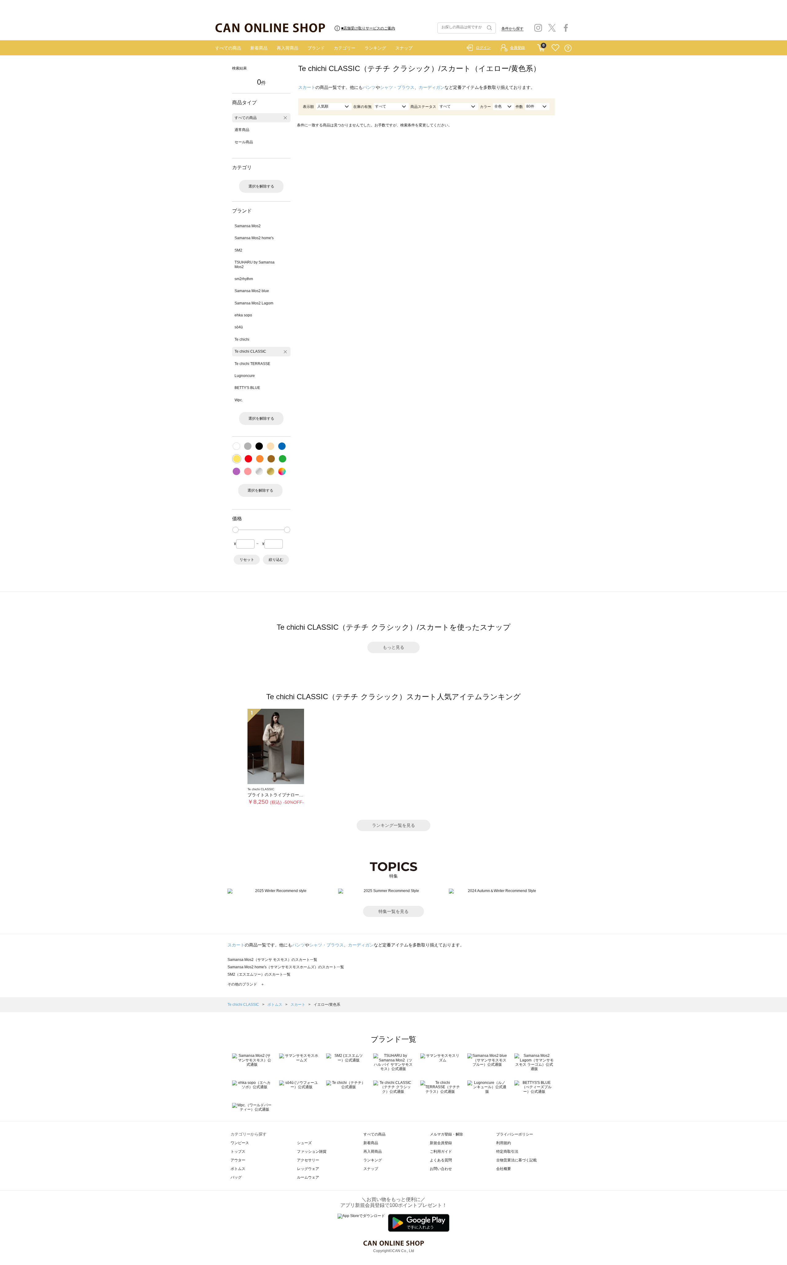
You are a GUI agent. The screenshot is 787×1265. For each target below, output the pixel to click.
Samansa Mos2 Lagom (254, 303)
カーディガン (432, 87)
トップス (238, 1151)
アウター (238, 1160)
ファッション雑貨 (311, 1151)
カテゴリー (344, 48)
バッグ (236, 1177)
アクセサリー (308, 1160)
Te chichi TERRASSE (252, 364)
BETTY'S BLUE (247, 388)
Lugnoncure (245, 376)
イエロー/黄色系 (327, 1004)
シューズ (304, 1143)
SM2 (238, 250)
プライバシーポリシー (514, 1134)
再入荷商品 (287, 48)
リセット (246, 559)
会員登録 (517, 48)
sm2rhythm (244, 279)
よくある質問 (441, 1160)
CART (541, 46)
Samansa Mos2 (248, 226)
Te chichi (242, 339)
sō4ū (239, 327)
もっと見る (393, 647)
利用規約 (503, 1143)
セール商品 (244, 142)
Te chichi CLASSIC (250, 351)
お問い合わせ (441, 1169)
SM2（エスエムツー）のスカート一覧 (259, 974)
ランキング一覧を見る (393, 825)
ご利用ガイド (441, 1151)
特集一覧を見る (393, 911)
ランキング (375, 48)
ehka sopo (243, 315)
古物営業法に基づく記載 (516, 1160)
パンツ (369, 87)
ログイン (483, 48)
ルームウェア (308, 1177)
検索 (489, 28)
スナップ (404, 48)
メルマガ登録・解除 (446, 1134)
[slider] (235, 530)
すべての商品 (228, 48)
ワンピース (240, 1143)
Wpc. (239, 400)
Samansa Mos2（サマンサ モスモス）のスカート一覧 (272, 960)
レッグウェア (308, 1169)
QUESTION (568, 48)
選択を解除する (261, 186)
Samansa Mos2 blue (252, 291)
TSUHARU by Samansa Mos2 (255, 264)
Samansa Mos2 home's (254, 238)
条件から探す (512, 28)
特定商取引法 (507, 1151)
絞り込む (276, 559)
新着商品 (258, 48)
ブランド (316, 48)
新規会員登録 (441, 1143)
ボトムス (275, 1004)
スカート (306, 87)
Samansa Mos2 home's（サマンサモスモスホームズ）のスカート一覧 (285, 967)
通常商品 (242, 130)
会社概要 (503, 1169)
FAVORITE (555, 48)
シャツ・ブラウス (397, 87)
